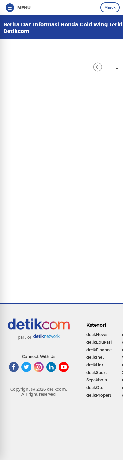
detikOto (95, 387)
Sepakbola (96, 379)
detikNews (96, 334)
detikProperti (99, 395)
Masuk (110, 7)
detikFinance (99, 349)
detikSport (96, 372)
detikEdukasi (99, 342)
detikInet (95, 357)
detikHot (94, 364)
